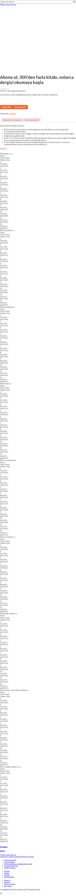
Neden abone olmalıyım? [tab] (12, 120)
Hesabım (4, 847)
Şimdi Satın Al (20, 107)
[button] (38, 6)
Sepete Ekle (6, 107)
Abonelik (12, 114)
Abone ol (3, 148)
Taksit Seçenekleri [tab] (32, 120)
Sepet (2, 851)
